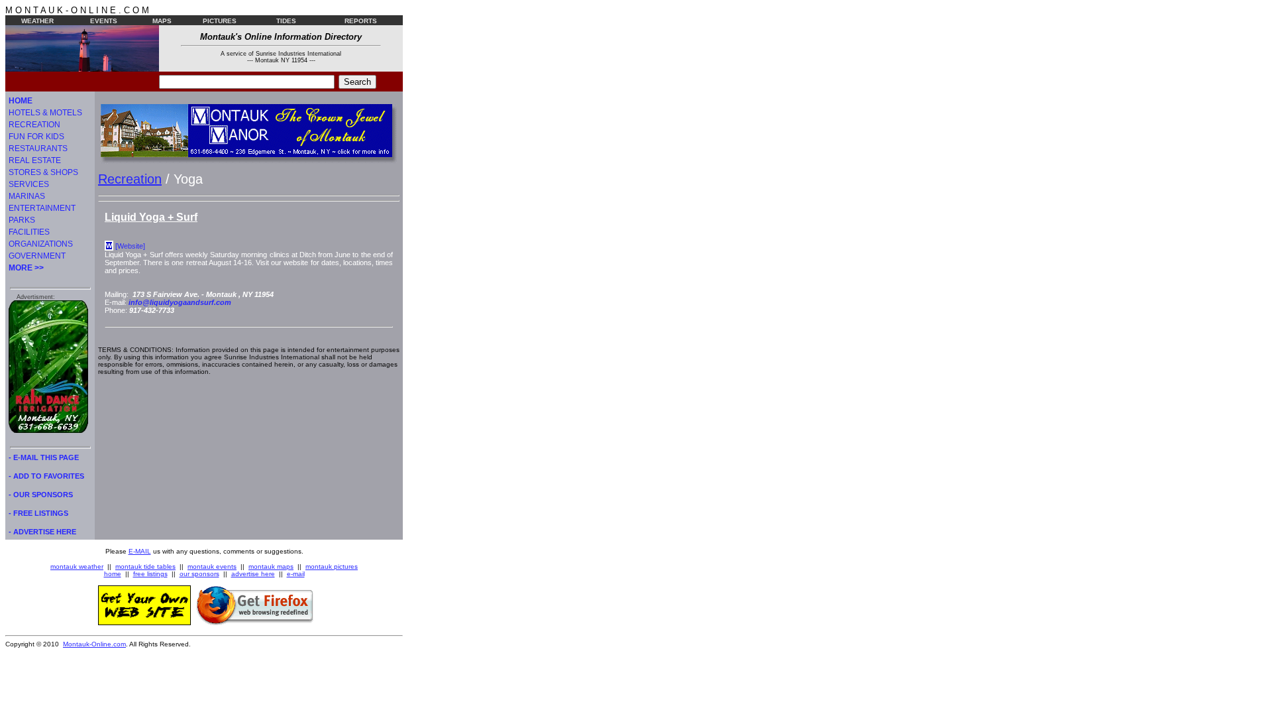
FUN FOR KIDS (36, 136)
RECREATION (34, 124)
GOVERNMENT (37, 256)
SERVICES (29, 184)
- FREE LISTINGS (38, 513)
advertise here (253, 573)
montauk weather (76, 566)
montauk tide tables (145, 566)
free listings (150, 573)
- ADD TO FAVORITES (46, 476)
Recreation (130, 179)
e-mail (296, 573)
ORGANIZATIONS (41, 244)
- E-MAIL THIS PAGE (44, 457)
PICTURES (220, 21)
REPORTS (360, 21)
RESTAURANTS (38, 148)
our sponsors (199, 573)
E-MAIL (140, 551)
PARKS (22, 220)
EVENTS (103, 21)
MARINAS (27, 196)
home (112, 573)
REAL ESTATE (35, 160)
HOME (20, 100)
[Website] (130, 246)
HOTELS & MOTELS (45, 112)
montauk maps (270, 566)
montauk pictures (331, 566)
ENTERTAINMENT (42, 208)
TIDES (286, 21)
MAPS (162, 21)
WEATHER (37, 21)
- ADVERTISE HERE (42, 532)
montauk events (212, 566)
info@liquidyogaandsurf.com (180, 302)
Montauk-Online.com (94, 644)
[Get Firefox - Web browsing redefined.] (255, 622)
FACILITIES (29, 232)
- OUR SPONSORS (41, 495)
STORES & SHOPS (43, 172)
